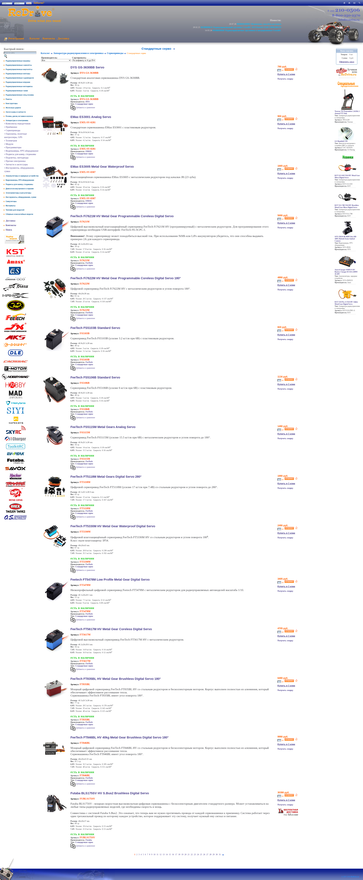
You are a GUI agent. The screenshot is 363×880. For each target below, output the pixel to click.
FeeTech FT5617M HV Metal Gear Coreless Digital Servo (111, 629)
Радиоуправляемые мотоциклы (19, 86)
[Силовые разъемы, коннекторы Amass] (15, 264)
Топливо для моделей (15, 210)
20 (185, 854)
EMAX (89, 151)
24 (198, 854)
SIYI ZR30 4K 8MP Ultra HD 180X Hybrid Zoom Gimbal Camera (345, 239)
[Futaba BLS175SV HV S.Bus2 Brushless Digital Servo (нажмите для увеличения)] (55, 814)
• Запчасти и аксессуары (16, 164)
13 (164, 854)
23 (195, 854)
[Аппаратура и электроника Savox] (15, 470)
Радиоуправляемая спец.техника (20, 95)
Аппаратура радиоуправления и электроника (78, 53)
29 (214, 854)
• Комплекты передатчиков (17, 123)
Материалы (10, 206)
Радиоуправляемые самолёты (19, 65)
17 (176, 854)
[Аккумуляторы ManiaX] (15, 297)
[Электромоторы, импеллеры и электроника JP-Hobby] (15, 388)
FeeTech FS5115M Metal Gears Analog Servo (102, 427)
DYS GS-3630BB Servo (87, 67)
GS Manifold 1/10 (341, 141)
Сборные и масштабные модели (19, 214)
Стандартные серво (84, 104)
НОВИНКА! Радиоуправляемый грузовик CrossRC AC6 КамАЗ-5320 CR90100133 (241, 27)
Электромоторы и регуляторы (18, 193)
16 (173, 854)
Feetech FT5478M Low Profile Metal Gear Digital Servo (110, 579)
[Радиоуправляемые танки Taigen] (15, 513)
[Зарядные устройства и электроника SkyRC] (15, 434)
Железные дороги (13, 108)
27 (207, 854)
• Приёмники (10, 127)
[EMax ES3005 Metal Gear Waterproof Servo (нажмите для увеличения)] (55, 189)
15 (170, 854)
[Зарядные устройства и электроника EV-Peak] (15, 456)
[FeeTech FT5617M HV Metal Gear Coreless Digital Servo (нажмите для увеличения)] (55, 652)
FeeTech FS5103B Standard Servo (95, 328)
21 (189, 854)
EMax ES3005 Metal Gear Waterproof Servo (102, 166)
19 (182, 854)
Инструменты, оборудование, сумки (21, 197)
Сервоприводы (115, 53)
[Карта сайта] (349, 3)
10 (154, 854)
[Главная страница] (344, 3)
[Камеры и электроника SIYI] (15, 414)
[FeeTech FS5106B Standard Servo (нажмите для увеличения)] (55, 403)
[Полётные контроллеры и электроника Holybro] (15, 404)
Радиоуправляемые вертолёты (19, 69)
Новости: (275, 20)
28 (210, 854)
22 (192, 854)
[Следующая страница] (174, 48)
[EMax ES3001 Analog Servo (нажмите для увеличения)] (55, 136)
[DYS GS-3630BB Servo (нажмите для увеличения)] (55, 86)
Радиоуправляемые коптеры (18, 74)
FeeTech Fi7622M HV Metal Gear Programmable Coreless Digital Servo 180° (125, 278)
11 (157, 854)
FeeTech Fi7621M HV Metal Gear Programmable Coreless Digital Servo (122, 216)
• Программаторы (12, 147)
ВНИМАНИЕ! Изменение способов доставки (259, 24)
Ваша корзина (346, 51)
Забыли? (38, 2)
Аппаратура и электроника (17, 121)
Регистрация (16, 38)
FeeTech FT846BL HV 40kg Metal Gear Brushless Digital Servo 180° (119, 737)
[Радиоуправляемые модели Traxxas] (15, 486)
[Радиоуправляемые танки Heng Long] (16, 500)
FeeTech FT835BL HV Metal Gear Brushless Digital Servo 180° (115, 679)
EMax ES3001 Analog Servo (90, 117)
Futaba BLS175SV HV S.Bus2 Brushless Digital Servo (109, 793)
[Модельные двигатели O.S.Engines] (15, 519)
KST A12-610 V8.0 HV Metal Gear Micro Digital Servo (347, 176)
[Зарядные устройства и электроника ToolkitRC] (15, 449)
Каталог (34, 38)
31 (220, 854)
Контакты (49, 38)
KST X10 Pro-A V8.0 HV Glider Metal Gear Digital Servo (346, 303)
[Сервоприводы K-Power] (15, 347)
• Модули (8, 144)
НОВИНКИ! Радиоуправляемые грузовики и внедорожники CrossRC (247, 30)
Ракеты (9, 99)
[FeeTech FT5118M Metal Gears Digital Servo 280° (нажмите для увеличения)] (55, 497)
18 (179, 854)
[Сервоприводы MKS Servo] (15, 340)
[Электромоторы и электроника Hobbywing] (15, 379)
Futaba (89, 840)
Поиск (9, 230)
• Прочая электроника (15, 161)
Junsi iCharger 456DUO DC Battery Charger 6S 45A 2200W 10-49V (346, 272)
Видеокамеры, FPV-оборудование (20, 180)
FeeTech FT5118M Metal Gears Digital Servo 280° (106, 476)
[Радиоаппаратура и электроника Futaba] (15, 463)
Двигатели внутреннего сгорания (20, 189)
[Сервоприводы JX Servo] (15, 332)
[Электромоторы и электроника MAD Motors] (15, 398)
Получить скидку (285, 79)
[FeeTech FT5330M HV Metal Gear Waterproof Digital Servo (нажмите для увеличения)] (55, 548)
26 (204, 854)
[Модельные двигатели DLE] (15, 356)
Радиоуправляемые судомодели (20, 78)
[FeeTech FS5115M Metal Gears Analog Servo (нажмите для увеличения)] (55, 445)
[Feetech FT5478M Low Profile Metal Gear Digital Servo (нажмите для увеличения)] (55, 603)
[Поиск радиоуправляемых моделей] (359, 3)
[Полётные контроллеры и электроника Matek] (15, 423)
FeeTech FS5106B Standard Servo (95, 377)
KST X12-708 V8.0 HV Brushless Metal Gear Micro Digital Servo (347, 206)
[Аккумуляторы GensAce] (15, 281)
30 (217, 854)
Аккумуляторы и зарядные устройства (22, 176)
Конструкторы (12, 103)
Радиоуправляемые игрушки (18, 82)
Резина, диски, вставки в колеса (19, 116)
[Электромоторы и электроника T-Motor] (16, 372)
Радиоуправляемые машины (18, 61)
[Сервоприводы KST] (15, 256)
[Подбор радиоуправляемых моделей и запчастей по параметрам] (14, 243)
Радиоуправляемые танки (17, 91)
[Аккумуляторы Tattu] (15, 291)
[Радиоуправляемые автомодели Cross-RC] (15, 364)
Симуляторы (11, 201)
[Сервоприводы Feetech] (15, 320)
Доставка (63, 38)
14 (167, 854)
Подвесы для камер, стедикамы (19, 184)
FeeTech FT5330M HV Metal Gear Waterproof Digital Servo (112, 526)
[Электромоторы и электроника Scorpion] (15, 311)
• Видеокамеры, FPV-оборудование (21, 151)
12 (161, 854)
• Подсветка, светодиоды (16, 157)
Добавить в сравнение (85, 107)
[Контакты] (354, 3)
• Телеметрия (10, 140)
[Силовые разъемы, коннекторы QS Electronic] (15, 274)
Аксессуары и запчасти (16, 112)
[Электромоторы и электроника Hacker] (15, 479)
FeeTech (89, 263)
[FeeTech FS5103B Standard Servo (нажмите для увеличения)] (55, 350)
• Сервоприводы (12, 130)
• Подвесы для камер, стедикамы (20, 154)
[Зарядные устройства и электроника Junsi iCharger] (15, 441)
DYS (88, 102)
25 (201, 854)
